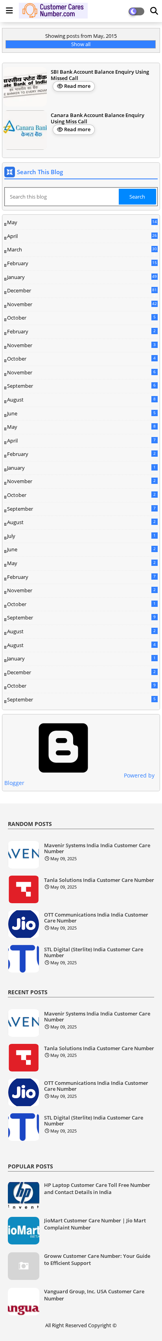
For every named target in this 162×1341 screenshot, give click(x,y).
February (82, 264)
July (81, 535)
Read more (77, 85)
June (81, 413)
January (82, 277)
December (82, 291)
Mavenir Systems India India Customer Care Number (97, 849)
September (81, 385)
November (82, 305)
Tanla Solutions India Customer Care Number (99, 880)
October (81, 317)
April (82, 236)
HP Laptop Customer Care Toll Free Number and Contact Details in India (97, 1188)
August (81, 399)
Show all (80, 44)
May (82, 223)
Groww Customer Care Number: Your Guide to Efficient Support (97, 1259)
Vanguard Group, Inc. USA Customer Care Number (94, 1295)
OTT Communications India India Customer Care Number (96, 918)
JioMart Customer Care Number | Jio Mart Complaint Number (95, 1224)
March (82, 250)
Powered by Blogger (79, 779)
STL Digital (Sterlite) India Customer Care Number (93, 953)
